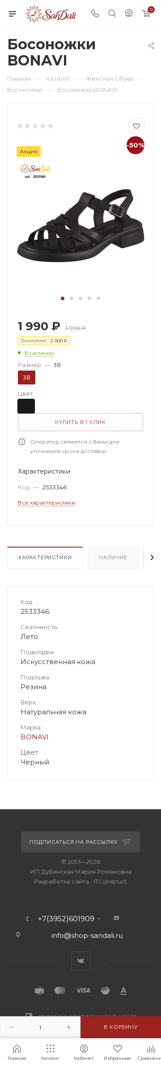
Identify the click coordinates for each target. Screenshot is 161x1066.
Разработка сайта (61, 881)
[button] (62, 298)
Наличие (113, 557)
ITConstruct (110, 881)
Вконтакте (80, 961)
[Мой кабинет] (129, 14)
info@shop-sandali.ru (87, 935)
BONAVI (35, 737)
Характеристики (45, 557)
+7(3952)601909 (66, 919)
